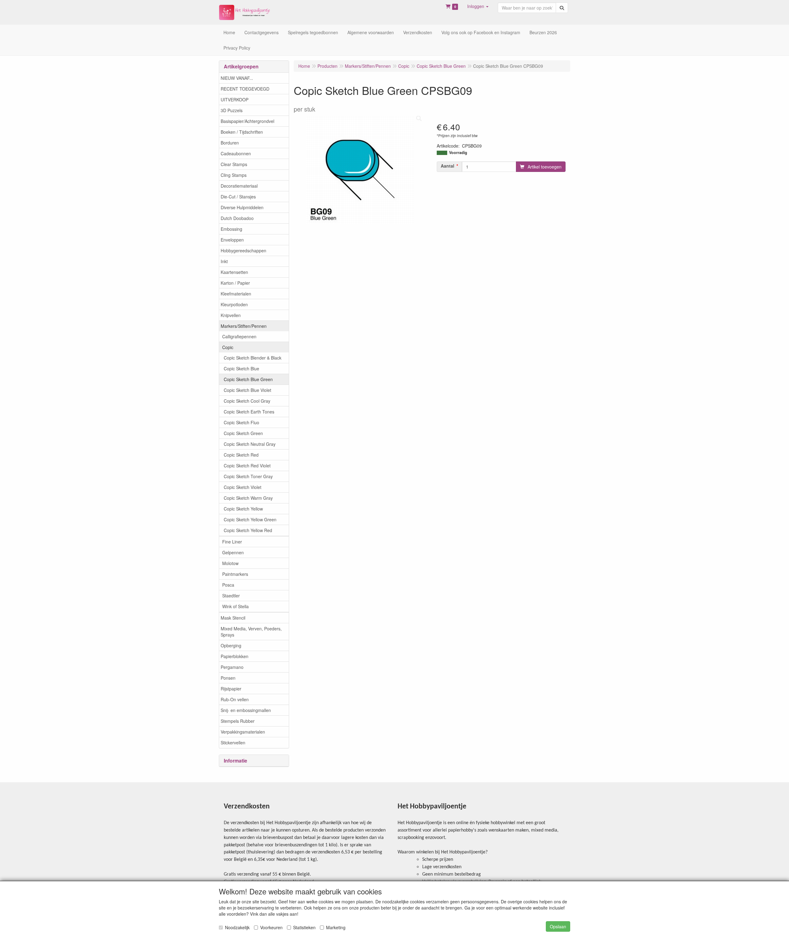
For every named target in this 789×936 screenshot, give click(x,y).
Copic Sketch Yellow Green (250, 519)
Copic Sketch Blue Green (248, 379)
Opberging (231, 645)
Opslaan (558, 926)
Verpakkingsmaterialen (243, 732)
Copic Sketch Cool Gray (247, 401)
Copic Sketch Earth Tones (249, 412)
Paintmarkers (235, 574)
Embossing (231, 229)
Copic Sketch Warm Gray (248, 498)
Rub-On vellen (235, 699)
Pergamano (232, 667)
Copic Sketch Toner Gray (248, 476)
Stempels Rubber (238, 721)
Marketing (335, 927)
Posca (228, 585)
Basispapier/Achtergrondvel (247, 121)
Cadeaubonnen (236, 153)
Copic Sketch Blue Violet (247, 390)
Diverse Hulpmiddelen (242, 207)
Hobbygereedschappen (243, 250)
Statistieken (304, 927)
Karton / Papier (235, 283)
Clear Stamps (234, 164)
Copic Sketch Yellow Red (248, 530)
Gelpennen (233, 552)
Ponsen (228, 678)
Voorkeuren (271, 927)
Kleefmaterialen (236, 294)
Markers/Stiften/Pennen (244, 326)
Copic (227, 347)
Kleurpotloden (234, 304)
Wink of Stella (235, 606)
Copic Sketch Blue (241, 368)
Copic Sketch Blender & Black (252, 358)
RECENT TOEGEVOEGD (245, 89)
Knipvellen (231, 315)
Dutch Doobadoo (237, 218)
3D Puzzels (232, 110)
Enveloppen (232, 240)
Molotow (230, 563)
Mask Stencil (233, 618)
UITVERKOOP (234, 99)
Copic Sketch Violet (242, 487)
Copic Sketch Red (241, 455)
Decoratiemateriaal (239, 186)
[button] (478, 6)
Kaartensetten (234, 272)
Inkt (224, 261)
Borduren (230, 143)
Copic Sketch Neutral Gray (250, 444)
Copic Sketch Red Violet (247, 465)
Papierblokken (234, 656)
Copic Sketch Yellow (243, 509)
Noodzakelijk (237, 927)
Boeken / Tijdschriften (242, 132)
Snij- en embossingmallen (246, 710)
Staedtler (231, 595)
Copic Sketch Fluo (241, 422)
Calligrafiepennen (239, 336)
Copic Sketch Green (243, 433)
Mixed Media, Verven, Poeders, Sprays (251, 631)
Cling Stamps (234, 175)
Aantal (447, 166)
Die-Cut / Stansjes (238, 196)
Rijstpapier (231, 689)
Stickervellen (233, 742)
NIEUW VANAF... (237, 78)
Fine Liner (232, 542)
